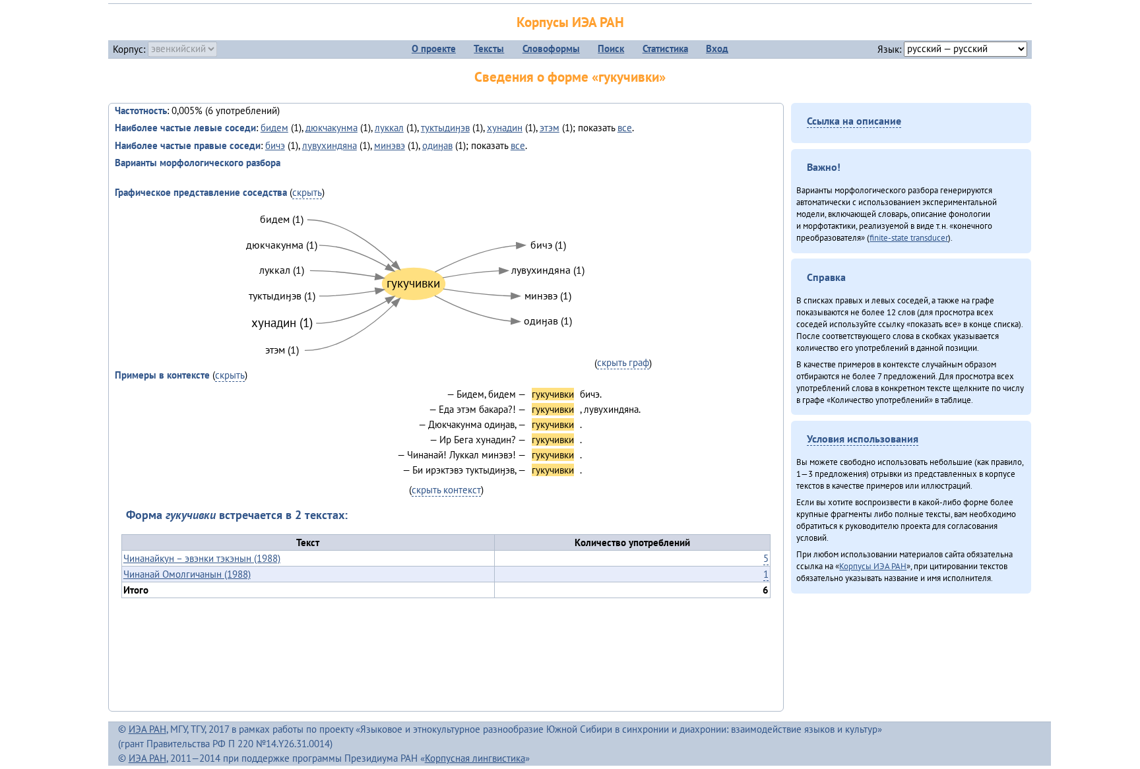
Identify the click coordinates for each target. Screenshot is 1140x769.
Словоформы (551, 48)
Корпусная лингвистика (475, 758)
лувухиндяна (329, 145)
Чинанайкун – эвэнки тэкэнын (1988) (201, 558)
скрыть (307, 192)
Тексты (489, 48)
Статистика (665, 48)
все (625, 127)
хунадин (504, 127)
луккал (389, 127)
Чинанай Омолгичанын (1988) (187, 574)
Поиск (611, 48)
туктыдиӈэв (445, 127)
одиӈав (437, 145)
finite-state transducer (909, 237)
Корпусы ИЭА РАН (570, 22)
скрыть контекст (446, 489)
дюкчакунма (331, 127)
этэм (549, 127)
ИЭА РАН (147, 729)
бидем (274, 127)
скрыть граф (623, 362)
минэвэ (389, 145)
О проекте (434, 48)
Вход (717, 48)
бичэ (275, 145)
